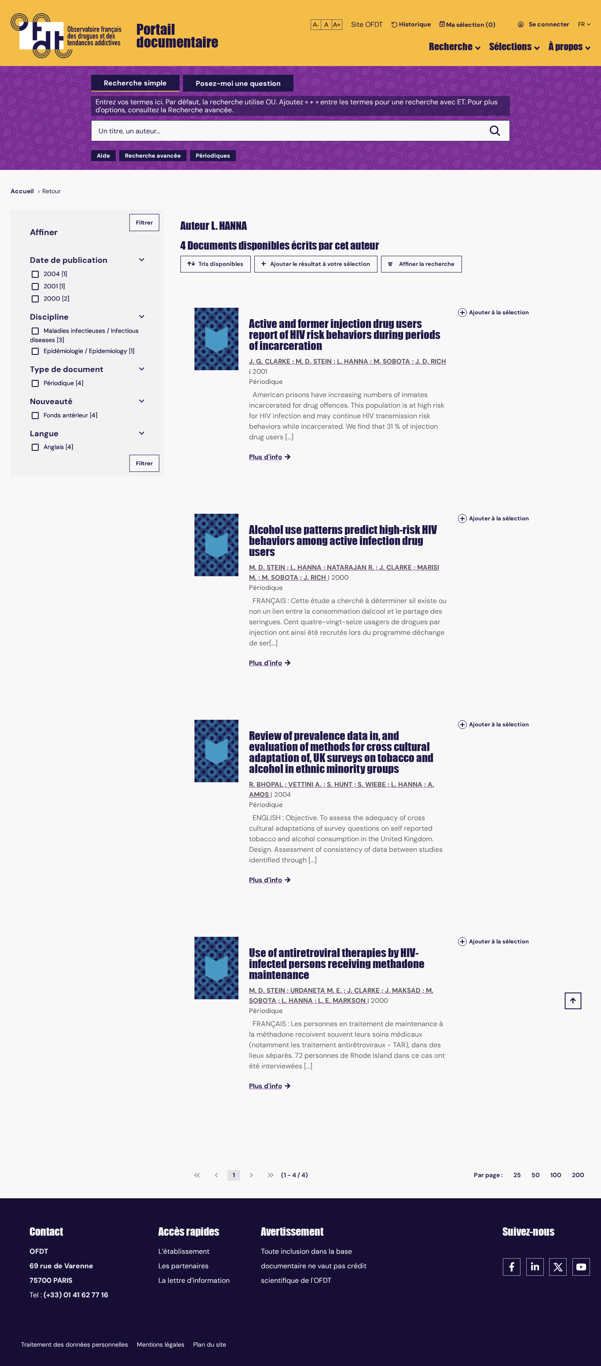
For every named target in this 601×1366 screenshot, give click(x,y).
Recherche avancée (153, 155)
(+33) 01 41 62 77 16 (76, 1295)
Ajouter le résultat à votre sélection (320, 264)
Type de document (66, 369)
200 (578, 1175)
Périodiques (213, 155)
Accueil (22, 191)
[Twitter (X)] (558, 1266)
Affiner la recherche (426, 264)
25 (517, 1175)
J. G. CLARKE (269, 361)
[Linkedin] (535, 1266)
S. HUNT (339, 784)
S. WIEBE (372, 784)
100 (555, 1175)
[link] (197, 1175)
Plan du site (209, 1344)
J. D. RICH (430, 361)
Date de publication (68, 260)
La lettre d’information (194, 1280)
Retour (51, 191)
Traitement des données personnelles (74, 1344)
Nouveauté (51, 401)
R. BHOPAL (266, 784)
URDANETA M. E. (316, 990)
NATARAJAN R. (350, 567)
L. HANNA (352, 361)
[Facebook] (511, 1266)
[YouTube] (581, 1266)
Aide (103, 155)
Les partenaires (183, 1265)
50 (535, 1175)
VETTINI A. (305, 784)
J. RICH (315, 577)
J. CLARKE (395, 567)
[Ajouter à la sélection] (462, 312)
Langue (44, 433)
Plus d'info (265, 457)
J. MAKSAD (403, 990)
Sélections (510, 46)
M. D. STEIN (314, 361)
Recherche (451, 46)
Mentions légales (160, 1344)
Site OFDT (367, 24)
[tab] (135, 83)
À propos (566, 46)
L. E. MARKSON (342, 1000)
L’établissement (183, 1251)
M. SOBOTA (392, 361)
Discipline (49, 317)
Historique (414, 24)
